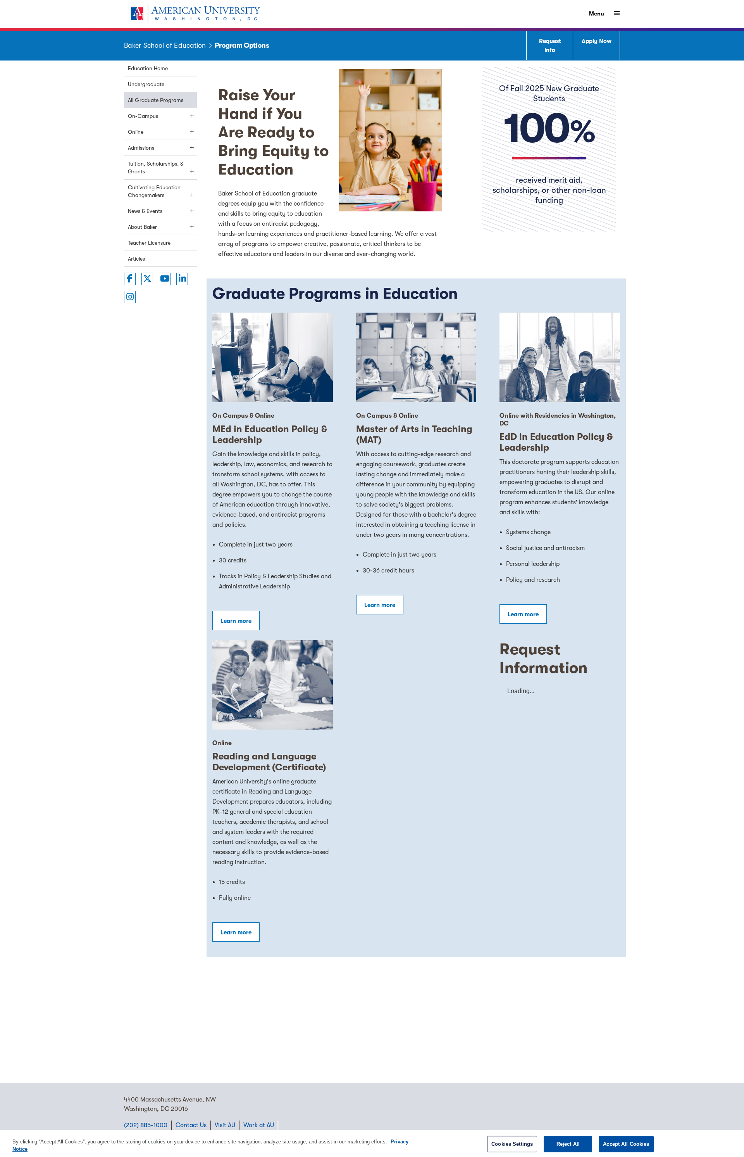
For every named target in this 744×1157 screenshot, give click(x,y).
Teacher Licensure (149, 243)
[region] (372, 1143)
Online (135, 132)
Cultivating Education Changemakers (154, 191)
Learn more (235, 620)
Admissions (141, 148)
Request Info (550, 46)
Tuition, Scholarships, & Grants (155, 168)
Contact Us (191, 1125)
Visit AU (225, 1125)
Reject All (568, 1144)
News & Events (145, 211)
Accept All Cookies (626, 1144)
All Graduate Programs (155, 100)
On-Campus (143, 116)
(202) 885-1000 (145, 1125)
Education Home (148, 68)
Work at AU (258, 1125)
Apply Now (596, 41)
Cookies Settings (512, 1144)
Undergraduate (146, 84)
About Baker (142, 227)
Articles (136, 259)
